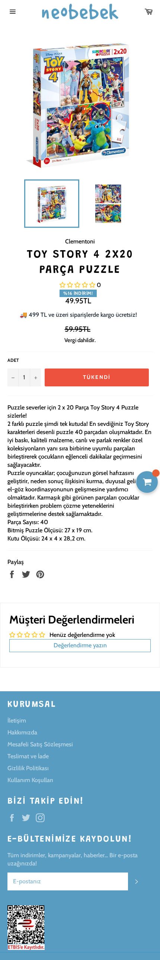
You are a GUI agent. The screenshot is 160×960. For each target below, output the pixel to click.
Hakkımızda (22, 732)
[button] (77, 284)
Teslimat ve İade (28, 756)
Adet (13, 360)
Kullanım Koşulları (30, 780)
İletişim (16, 720)
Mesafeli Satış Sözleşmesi (40, 744)
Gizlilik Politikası (28, 768)
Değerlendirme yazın (80, 645)
